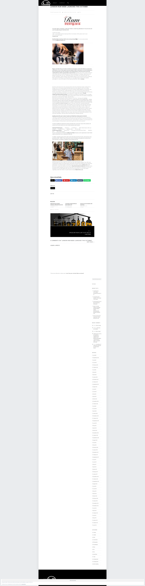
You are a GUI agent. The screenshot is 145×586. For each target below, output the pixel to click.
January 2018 (95, 449)
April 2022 (94, 374)
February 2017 (95, 471)
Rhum (71, 12)
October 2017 (95, 454)
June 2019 (95, 423)
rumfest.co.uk (55, 36)
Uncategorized (95, 561)
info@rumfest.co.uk (79, 169)
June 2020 (95, 408)
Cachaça (94, 532)
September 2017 (96, 457)
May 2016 (94, 491)
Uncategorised (95, 559)
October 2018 (95, 435)
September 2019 (96, 420)
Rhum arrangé (98, 325)
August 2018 (95, 440)
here (76, 39)
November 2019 (95, 415)
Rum (75, 12)
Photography (95, 542)
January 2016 (95, 500)
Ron (73, 12)
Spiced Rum (95, 554)
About (55, 3)
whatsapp (87, 180)
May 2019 (94, 425)
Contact (62, 3)
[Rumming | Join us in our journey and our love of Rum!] (45, 3)
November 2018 (95, 432)
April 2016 (94, 493)
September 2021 (96, 384)
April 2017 (94, 466)
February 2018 (95, 447)
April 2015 (94, 510)
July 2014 (94, 515)
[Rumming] (51, 578)
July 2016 (94, 486)
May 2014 (94, 517)
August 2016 (95, 483)
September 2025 (96, 357)
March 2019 (95, 430)
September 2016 (96, 481)
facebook (59, 180)
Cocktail (64, 12)
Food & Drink (95, 539)
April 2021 (94, 396)
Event (68, 12)
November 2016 (95, 476)
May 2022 (94, 372)
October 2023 (95, 367)
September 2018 (96, 437)
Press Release (95, 544)
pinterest (67, 180)
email (81, 180)
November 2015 (95, 505)
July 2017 (94, 459)
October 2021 (95, 381)
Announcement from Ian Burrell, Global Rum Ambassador (97, 302)
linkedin (74, 180)
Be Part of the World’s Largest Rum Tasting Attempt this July (97, 317)
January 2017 (95, 474)
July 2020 (94, 406)
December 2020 (95, 401)
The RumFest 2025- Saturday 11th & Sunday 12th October (97, 298)
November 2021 (95, 379)
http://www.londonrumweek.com (78, 165)
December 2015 (95, 503)
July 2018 (94, 442)
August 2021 (95, 386)
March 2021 (95, 398)
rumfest (57, 209)
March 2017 (95, 469)
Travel (94, 556)
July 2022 (94, 369)
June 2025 (95, 362)
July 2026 (94, 355)
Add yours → (90, 241)
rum (53, 209)
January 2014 (95, 520)
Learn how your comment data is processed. (75, 273)
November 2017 (95, 452)
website (82, 79)
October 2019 (95, 418)
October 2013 (95, 522)
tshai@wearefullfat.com (60, 40)
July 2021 (94, 389)
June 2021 (95, 391)
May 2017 (94, 464)
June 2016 (95, 488)
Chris (80, 12)
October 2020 (95, 403)
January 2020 (95, 413)
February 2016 (95, 498)
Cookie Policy (23, 584)
